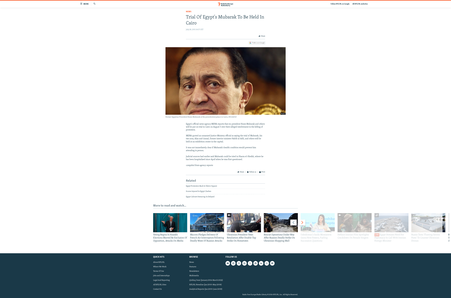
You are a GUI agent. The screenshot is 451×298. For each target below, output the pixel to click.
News (188, 12)
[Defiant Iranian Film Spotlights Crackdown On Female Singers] (355, 222)
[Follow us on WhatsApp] (266, 263)
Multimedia (194, 276)
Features (192, 267)
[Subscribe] (272, 263)
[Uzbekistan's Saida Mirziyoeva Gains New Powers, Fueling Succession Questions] (318, 222)
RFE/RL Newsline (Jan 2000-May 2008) (205, 285)
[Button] (262, 36)
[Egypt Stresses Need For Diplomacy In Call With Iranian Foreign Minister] (391, 222)
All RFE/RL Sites (159, 285)
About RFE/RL (159, 262)
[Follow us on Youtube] (228, 263)
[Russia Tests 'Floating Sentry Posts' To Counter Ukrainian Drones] (428, 222)
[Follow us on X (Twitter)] (250, 263)
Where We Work (159, 267)
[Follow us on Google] (244, 263)
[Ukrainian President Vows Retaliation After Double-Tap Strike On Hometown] (244, 222)
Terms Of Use (158, 271)
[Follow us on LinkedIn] (261, 263)
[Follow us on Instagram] (239, 263)
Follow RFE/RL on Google (340, 4)
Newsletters (194, 271)
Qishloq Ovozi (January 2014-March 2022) (206, 280)
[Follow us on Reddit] (233, 263)
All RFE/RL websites (360, 4)
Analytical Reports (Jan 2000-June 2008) (205, 289)
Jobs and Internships (161, 276)
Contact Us (157, 289)
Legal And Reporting (161, 280)
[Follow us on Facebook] (255, 263)
